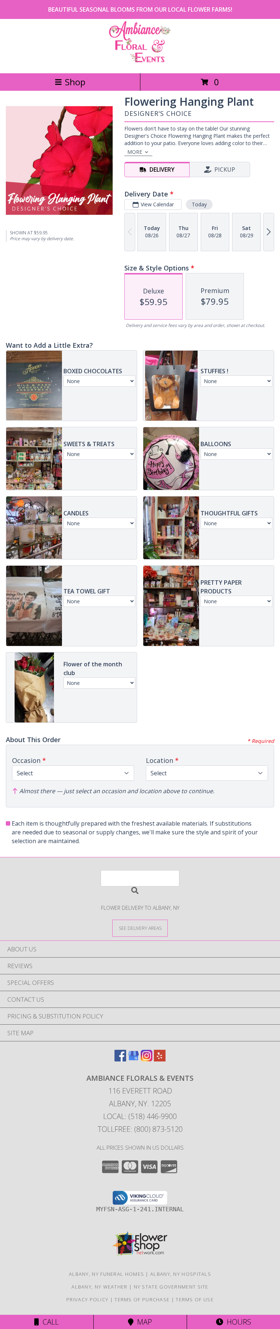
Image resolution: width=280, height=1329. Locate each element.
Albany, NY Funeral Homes (106, 1274)
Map (142, 1322)
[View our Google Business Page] (133, 1059)
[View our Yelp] (160, 1059)
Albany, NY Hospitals (180, 1274)
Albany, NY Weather (99, 1286)
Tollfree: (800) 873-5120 (140, 1129)
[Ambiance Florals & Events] (140, 62)
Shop (75, 82)
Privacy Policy (87, 1299)
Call (49, 1322)
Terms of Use (195, 1299)
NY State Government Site (171, 1286)
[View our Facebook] (120, 1059)
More (134, 151)
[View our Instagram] (146, 1059)
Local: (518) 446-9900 (140, 1116)
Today (199, 204)
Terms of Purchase (142, 1299)
